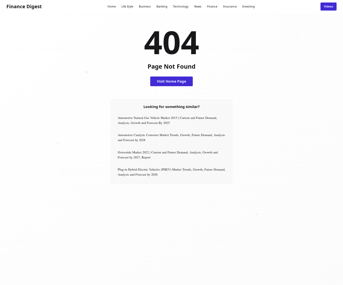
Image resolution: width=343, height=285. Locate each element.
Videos (328, 6)
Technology (180, 6)
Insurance (230, 6)
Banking (161, 6)
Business (145, 6)
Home (112, 6)
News (198, 6)
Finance (212, 6)
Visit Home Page (171, 81)
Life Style (127, 6)
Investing (248, 6)
